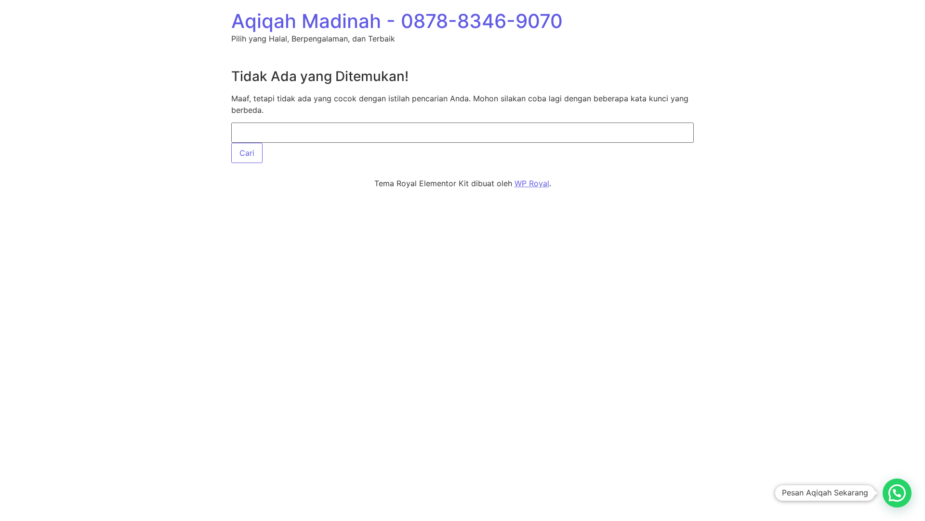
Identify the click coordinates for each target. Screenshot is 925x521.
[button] (897, 493)
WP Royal (532, 183)
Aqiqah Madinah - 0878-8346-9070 (397, 21)
